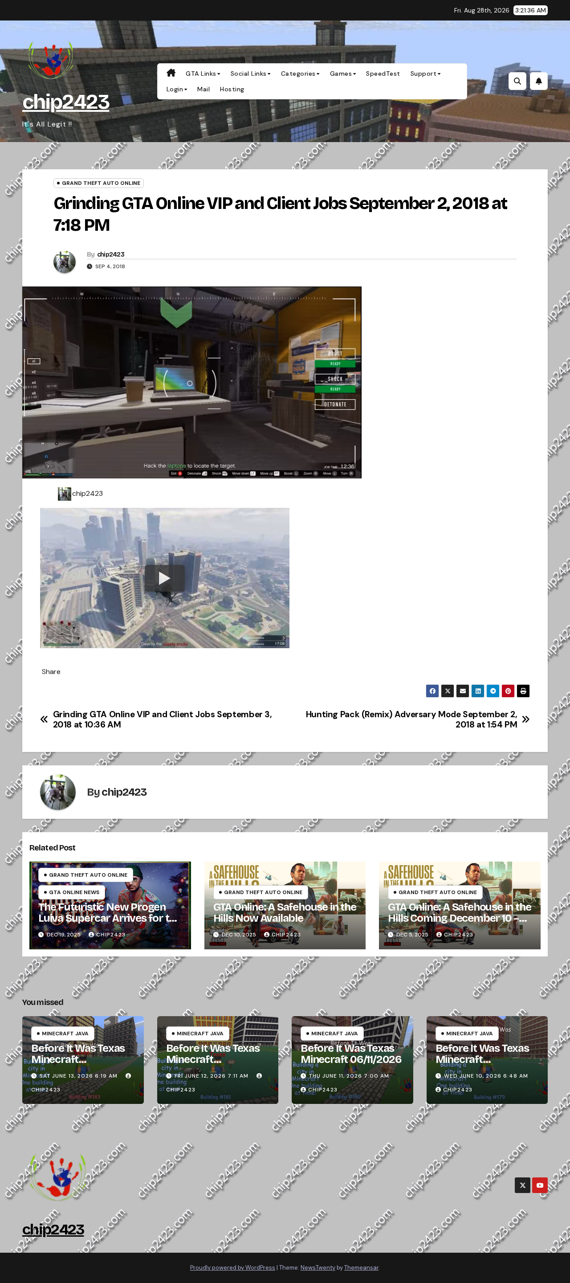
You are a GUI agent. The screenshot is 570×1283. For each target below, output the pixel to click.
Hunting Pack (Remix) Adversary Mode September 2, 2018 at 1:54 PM (411, 719)
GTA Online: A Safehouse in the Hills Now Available (284, 912)
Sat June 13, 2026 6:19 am (79, 1075)
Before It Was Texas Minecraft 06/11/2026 (351, 1054)
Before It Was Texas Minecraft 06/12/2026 (213, 1059)
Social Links (249, 73)
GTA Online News (74, 892)
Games (341, 73)
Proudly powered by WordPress (232, 1267)
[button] (517, 81)
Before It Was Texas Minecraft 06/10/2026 (482, 1059)
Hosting (232, 89)
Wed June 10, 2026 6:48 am (486, 1075)
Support (424, 73)
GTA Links (201, 73)
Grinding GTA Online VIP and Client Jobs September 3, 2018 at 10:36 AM (162, 719)
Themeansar (361, 1267)
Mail (203, 89)
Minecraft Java (65, 1033)
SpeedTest (383, 73)
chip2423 (65, 102)
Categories (298, 73)
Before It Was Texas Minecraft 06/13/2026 (78, 1059)
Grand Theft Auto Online (101, 183)
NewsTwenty (318, 1267)
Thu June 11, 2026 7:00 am (349, 1075)
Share (51, 671)
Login (175, 89)
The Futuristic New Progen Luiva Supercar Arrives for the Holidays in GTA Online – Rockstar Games (109, 924)
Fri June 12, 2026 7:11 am (211, 1075)
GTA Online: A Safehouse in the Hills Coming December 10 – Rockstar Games (459, 918)
